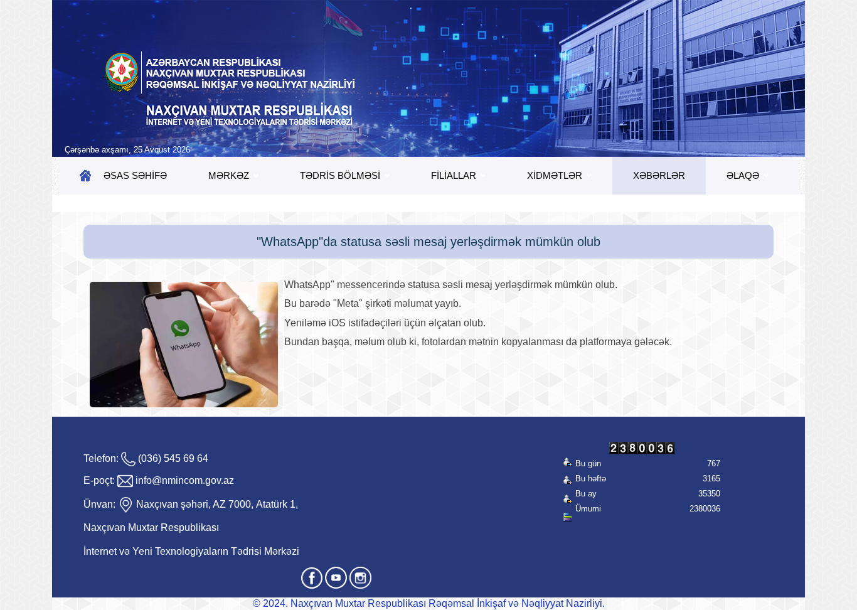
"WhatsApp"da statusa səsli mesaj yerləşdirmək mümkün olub (428, 242)
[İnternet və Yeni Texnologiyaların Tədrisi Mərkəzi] (428, 78)
